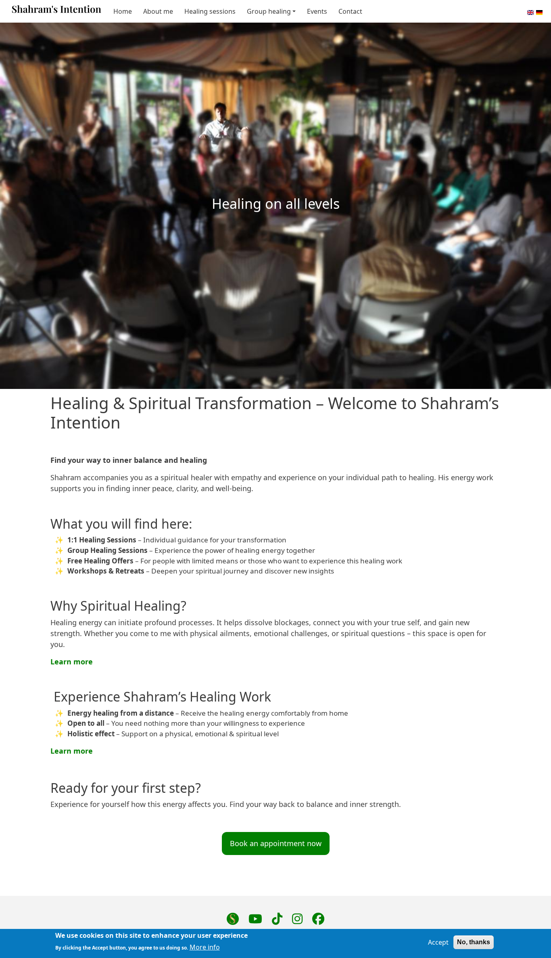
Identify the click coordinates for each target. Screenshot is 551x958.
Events (317, 11)
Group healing (269, 11)
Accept (438, 942)
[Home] (56, 11)
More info (205, 946)
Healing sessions (210, 11)
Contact (350, 11)
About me (158, 11)
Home (122, 11)
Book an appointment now (275, 843)
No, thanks (473, 942)
